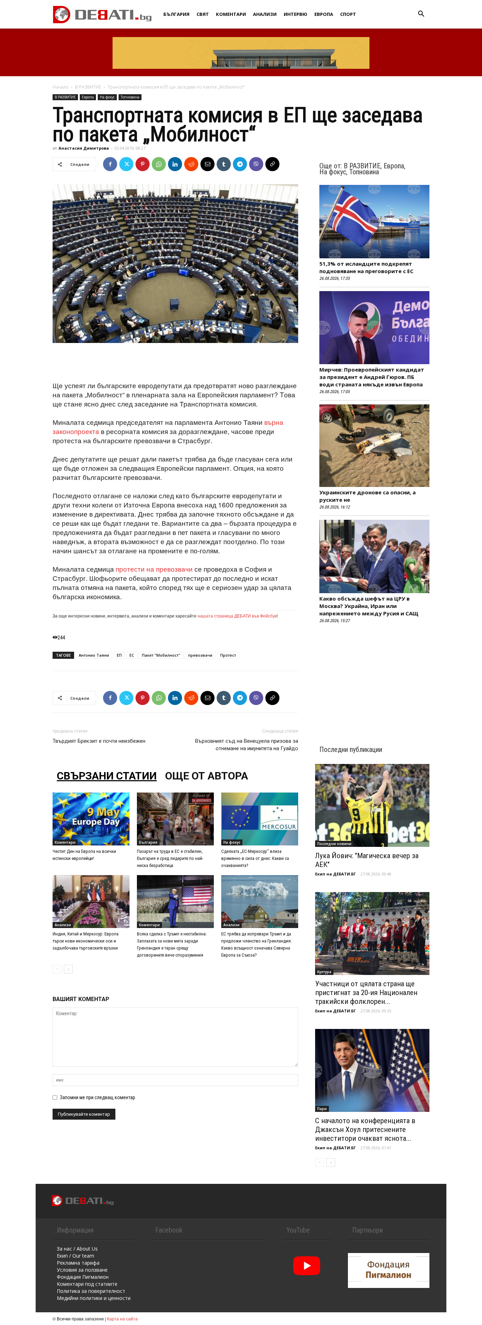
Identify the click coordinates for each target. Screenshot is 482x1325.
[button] (420, 14)
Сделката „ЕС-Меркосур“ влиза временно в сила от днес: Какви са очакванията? (255, 858)
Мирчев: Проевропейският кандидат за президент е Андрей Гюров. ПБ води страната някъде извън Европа (371, 377)
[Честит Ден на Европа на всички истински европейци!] (91, 819)
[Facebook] (110, 164)
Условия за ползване (82, 1269)
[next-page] (68, 969)
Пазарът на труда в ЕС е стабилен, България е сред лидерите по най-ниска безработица (170, 858)
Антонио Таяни (94, 655)
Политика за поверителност (91, 1291)
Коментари (231, 14)
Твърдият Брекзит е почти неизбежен (99, 741)
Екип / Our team (75, 1255)
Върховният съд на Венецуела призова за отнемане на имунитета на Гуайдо (246, 745)
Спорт (348, 14)
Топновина (130, 97)
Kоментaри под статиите (87, 1284)
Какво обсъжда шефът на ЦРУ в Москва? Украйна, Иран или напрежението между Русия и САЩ (368, 606)
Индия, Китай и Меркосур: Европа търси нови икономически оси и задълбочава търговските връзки (86, 941)
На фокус (107, 97)
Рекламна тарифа (78, 1262)
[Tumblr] (224, 164)
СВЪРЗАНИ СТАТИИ (107, 776)
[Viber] (256, 164)
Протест (228, 655)
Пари (322, 1108)
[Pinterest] (142, 164)
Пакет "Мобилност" (161, 655)
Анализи (265, 14)
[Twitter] (126, 164)
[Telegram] (240, 164)
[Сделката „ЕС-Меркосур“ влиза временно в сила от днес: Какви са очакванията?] (259, 819)
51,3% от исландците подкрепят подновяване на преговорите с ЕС (366, 267)
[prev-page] (57, 969)
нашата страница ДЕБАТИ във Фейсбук (237, 616)
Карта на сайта (122, 1318)
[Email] (207, 164)
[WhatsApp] (159, 164)
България (176, 14)
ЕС (131, 655)
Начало (60, 87)
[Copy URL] (272, 164)
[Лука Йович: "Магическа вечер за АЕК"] (372, 805)
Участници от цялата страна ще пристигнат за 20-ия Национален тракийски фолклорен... (366, 993)
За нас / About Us (77, 1248)
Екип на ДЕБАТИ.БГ (335, 874)
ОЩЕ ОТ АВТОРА (206, 776)
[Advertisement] (175, 362)
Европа (323, 14)
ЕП (119, 655)
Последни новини (334, 843)
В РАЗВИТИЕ (88, 87)
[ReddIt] (191, 164)
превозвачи (200, 655)
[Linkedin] (175, 164)
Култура (324, 971)
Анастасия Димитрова (84, 148)
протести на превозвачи (154, 568)
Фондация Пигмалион (83, 1276)
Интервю (295, 14)
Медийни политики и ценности (94, 1298)
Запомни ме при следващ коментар (97, 1097)
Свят (203, 14)
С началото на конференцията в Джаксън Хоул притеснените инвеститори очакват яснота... (365, 1129)
